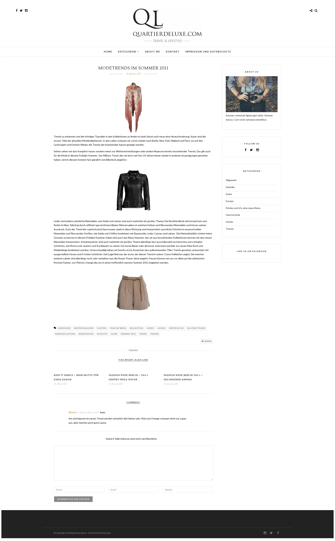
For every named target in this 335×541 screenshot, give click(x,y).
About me (152, 51)
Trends (154, 334)
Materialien (176, 328)
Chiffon (102, 328)
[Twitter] (251, 150)
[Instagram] (26, 10)
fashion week (118, 328)
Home (108, 51)
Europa (229, 201)
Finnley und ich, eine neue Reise (243, 207)
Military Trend (196, 328)
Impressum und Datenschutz (208, 51)
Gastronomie (233, 214)
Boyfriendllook (84, 328)
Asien (229, 194)
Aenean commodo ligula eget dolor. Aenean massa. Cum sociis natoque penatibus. (249, 117)
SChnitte (102, 334)
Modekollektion (65, 334)
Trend (143, 334)
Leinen (162, 328)
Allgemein (231, 180)
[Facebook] (245, 150)
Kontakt (173, 51)
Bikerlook (64, 328)
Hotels (229, 221)
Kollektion (136, 328)
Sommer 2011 (128, 334)
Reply (102, 412)
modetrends (86, 334)
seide (114, 334)
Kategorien (127, 51)
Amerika (230, 187)
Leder (150, 328)
